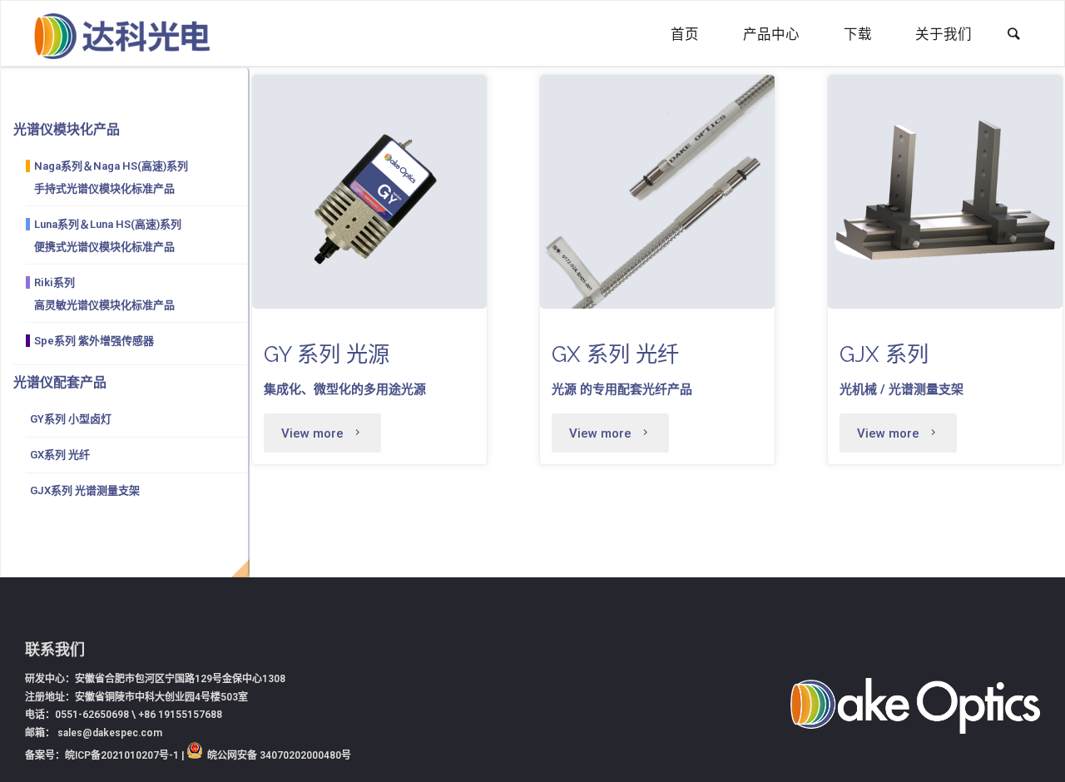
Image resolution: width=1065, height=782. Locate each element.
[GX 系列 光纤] (657, 192)
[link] (1013, 35)
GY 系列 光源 (326, 354)
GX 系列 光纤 (615, 354)
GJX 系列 (884, 354)
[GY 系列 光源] (369, 192)
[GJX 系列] (945, 192)
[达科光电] (121, 34)
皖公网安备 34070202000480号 (279, 755)
